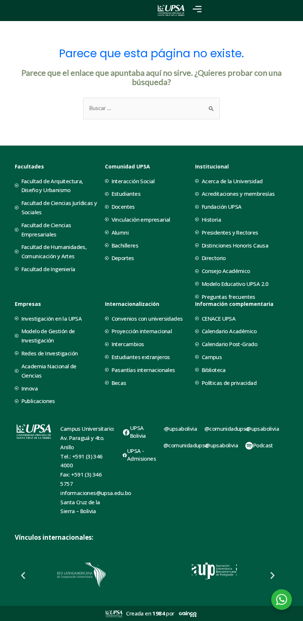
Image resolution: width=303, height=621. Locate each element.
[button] (23, 575)
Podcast (263, 445)
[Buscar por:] (151, 108)
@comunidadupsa (185, 445)
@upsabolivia (180, 428)
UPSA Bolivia (138, 431)
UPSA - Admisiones (141, 454)
